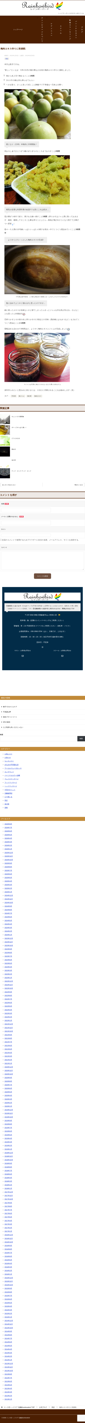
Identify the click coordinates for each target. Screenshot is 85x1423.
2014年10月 (9, 1328)
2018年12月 (9, 1153)
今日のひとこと (10, 790)
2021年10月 (9, 1031)
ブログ (82, 29)
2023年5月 (8, 963)
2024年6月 (8, 917)
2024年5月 (8, 920)
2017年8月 (8, 1206)
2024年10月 (9, 902)
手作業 (14, 396)
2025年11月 (9, 856)
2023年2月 (8, 974)
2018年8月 (8, 1167)
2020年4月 (8, 1095)
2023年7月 (8, 956)
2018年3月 (8, 1181)
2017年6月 (8, 1213)
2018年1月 (8, 1188)
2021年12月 (9, 1024)
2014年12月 (9, 1320)
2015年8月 (8, 1292)
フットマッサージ (11, 782)
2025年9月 (8, 863)
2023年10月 (9, 945)
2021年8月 (8, 1038)
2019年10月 (9, 1117)
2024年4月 (8, 924)
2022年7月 (8, 999)
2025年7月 (8, 870)
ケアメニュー (51, 29)
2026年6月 (8, 831)
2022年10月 (9, 988)
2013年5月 (8, 1385)
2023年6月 (8, 960)
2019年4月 (8, 1138)
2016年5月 (8, 1260)
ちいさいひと (9, 761)
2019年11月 (9, 1113)
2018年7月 (8, 1170)
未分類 (7, 804)
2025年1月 (8, 892)
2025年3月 (8, 885)
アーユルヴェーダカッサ (13, 768)
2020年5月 (8, 1092)
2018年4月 (8, 1178)
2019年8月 (8, 1124)
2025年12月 (9, 853)
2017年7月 (8, 1210)
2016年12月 (9, 1235)
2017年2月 (8, 1228)
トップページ (18, 29)
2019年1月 (8, 1149)
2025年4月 (8, 881)
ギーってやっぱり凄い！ (19, 427)
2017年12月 (9, 1192)
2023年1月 (8, 978)
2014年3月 (8, 1353)
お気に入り (8, 754)
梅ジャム (21, 396)
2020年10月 (9, 1074)
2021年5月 (8, 1049)
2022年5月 (8, 1006)
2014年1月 (8, 1360)
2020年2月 (8, 1103)
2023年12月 (9, 938)
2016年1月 (8, 1274)
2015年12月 (9, 1278)
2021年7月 (8, 1042)
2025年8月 (8, 867)
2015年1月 (8, 1317)
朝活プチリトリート (10, 717)
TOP (19, 1407)
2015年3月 (8, 1310)
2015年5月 (8, 1303)
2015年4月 (8, 1306)
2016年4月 (8, 1263)
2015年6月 (8, 1299)
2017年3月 (8, 1224)
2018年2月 (8, 1185)
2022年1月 (8, 1020)
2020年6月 (8, 1088)
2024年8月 (8, 910)
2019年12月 (9, 1110)
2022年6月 (8, 1003)
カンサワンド (9, 772)
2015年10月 (9, 1285)
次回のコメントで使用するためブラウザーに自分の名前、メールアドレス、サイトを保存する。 (41, 540)
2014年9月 (8, 1331)
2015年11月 (9, 1281)
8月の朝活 (6, 722)
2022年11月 (9, 985)
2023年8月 (8, 952)
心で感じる (8, 797)
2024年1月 (8, 935)
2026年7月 (8, 827)
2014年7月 (8, 1338)
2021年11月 (9, 1028)
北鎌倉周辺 (8, 793)
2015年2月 (8, 1313)
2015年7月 (8, 1296)
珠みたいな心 (79, 485)
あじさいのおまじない (9, 485)
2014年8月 (8, 1335)
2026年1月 (8, 849)
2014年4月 (8, 1349)
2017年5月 (8, 1217)
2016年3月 (8, 1267)
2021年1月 (8, 1063)
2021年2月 (8, 1060)
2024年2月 (8, 931)
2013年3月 (8, 1392)
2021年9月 (8, 1035)
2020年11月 (9, 1070)
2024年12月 (9, 895)
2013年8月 (8, 1374)
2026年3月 (8, 842)
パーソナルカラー (76, 30)
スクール (61, 29)
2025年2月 (8, 888)
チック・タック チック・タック (21, 471)
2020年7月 (8, 1085)
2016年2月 (8, 1270)
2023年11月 (9, 942)
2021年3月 (8, 1056)
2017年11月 (9, 1195)
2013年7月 (8, 1378)
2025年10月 (9, 860)
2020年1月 (8, 1106)
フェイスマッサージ (11, 779)
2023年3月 (8, 970)
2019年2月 (8, 1145)
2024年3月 (8, 928)
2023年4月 (8, 967)
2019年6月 (8, 1131)
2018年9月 (8, 1163)
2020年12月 (9, 1067)
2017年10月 (9, 1199)
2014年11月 (9, 1324)
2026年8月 (8, 824)
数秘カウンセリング (70, 29)
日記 (6, 58)
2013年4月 (8, 1388)
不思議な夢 (7, 712)
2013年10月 (9, 1371)
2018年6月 (8, 1174)
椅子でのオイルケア (10, 707)
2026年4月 (8, 838)
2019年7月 (8, 1128)
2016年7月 (8, 1253)
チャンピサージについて (42, 29)
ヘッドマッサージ (11, 786)
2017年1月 (8, 1231)
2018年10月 (9, 1160)
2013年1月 (8, 1399)
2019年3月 (8, 1142)
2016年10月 (9, 1242)
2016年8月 (8, 1249)
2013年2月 (8, 1396)
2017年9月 (8, 1203)
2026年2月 (8, 845)
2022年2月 (8, 1017)
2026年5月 (8, 835)
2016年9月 (8, 1245)
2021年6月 (8, 1045)
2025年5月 (8, 877)
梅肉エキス (37, 396)
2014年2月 (8, 1356)
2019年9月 (8, 1120)
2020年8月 (8, 1081)
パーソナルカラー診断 (12, 775)
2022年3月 (8, 1013)
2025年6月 (8, 874)
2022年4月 (8, 1010)
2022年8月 (8, 995)
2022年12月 (9, 981)
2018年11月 (9, 1156)
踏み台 (14, 449)
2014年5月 (8, 1346)
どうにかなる (16, 438)
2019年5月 (8, 1135)
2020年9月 (8, 1078)
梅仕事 (29, 396)
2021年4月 (8, 1053)
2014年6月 (8, 1342)
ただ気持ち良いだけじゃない (13, 727)
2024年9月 (8, 906)
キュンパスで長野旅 (18, 416)
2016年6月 (8, 1256)
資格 (6, 807)
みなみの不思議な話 (11, 765)
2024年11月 (9, 899)
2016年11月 (9, 1238)
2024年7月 (8, 913)
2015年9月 (8, 1288)
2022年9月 (8, 992)
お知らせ (8, 757)
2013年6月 (8, 1381)
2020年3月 (8, 1099)
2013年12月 (9, 1363)
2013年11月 (9, 1367)
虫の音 (14, 460)
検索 (1, 734)
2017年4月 (8, 1221)
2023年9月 (8, 949)
